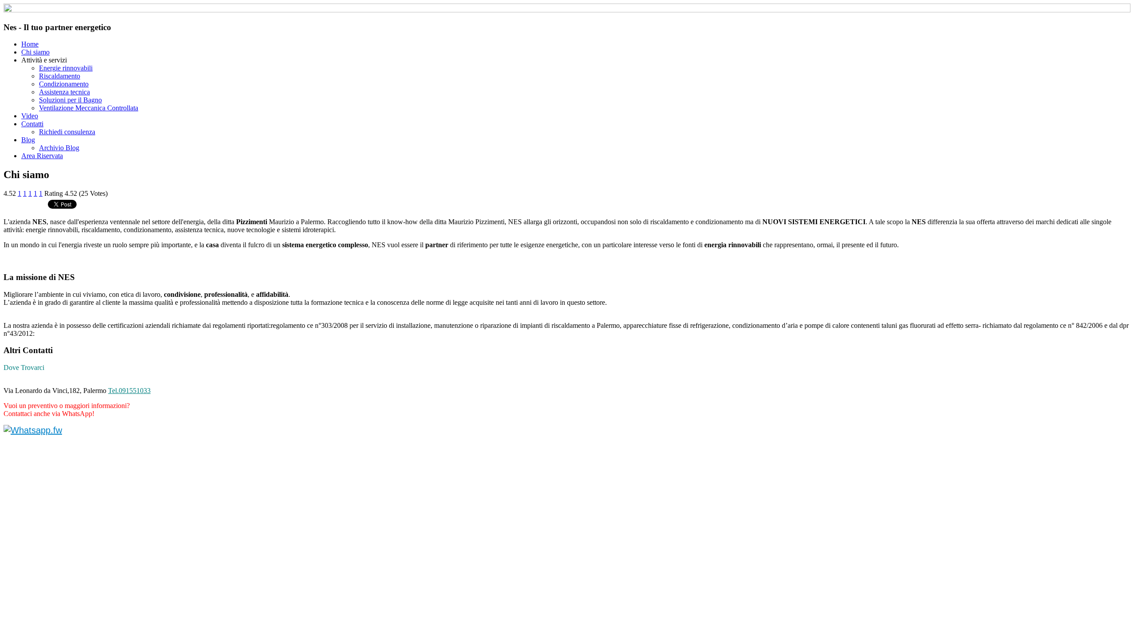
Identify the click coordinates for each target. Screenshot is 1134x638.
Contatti (32, 124)
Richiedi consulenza (67, 132)
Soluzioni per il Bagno (70, 100)
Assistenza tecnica (64, 92)
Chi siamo (35, 52)
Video (29, 116)
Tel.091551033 (129, 390)
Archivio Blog (59, 148)
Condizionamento (64, 84)
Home (30, 44)
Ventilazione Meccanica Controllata (88, 108)
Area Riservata (42, 156)
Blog (28, 140)
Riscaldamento (59, 76)
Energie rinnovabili (66, 68)
